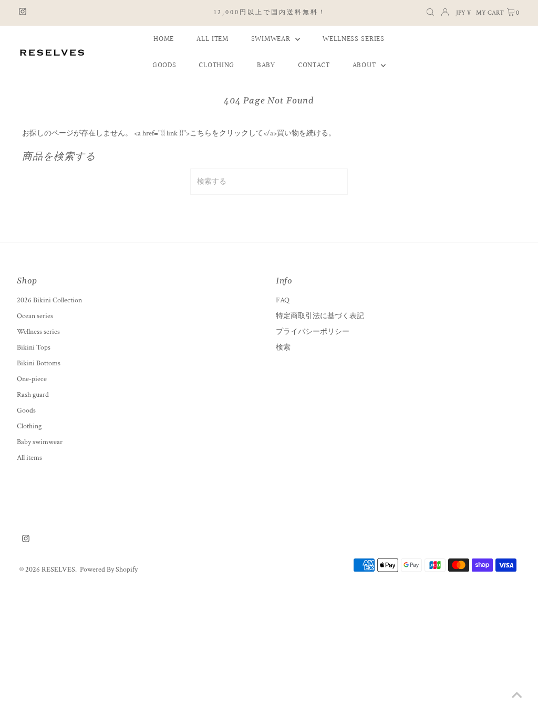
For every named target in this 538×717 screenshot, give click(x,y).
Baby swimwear (40, 442)
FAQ (282, 300)
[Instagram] (22, 13)
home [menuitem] (163, 39)
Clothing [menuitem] (216, 65)
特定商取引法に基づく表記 (320, 316)
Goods (26, 410)
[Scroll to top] (516, 696)
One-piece (32, 379)
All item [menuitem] (212, 39)
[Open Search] (430, 13)
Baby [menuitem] (266, 65)
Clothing (29, 426)
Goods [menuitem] (164, 65)
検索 (283, 347)
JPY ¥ (463, 13)
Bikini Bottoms (38, 363)
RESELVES (58, 569)
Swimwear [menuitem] (272, 39)
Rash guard (33, 394)
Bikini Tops (33, 347)
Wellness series (38, 331)
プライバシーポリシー (312, 331)
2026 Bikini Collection (49, 300)
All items (29, 457)
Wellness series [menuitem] (354, 39)
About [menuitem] (365, 65)
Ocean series (35, 316)
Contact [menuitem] (314, 65)
